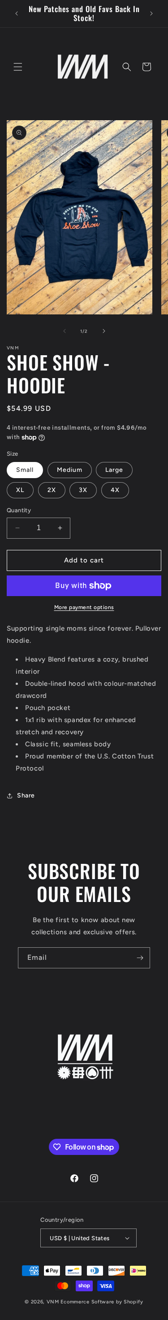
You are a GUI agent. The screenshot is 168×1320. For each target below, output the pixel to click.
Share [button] (26, 795)
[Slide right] (104, 331)
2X (51, 490)
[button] (18, 67)
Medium (69, 470)
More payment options (84, 607)
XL (20, 490)
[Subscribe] (140, 957)
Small (25, 470)
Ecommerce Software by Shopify (101, 1302)
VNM (53, 1302)
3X (83, 490)
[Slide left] (64, 331)
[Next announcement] (151, 13)
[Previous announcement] (16, 13)
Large (114, 470)
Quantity (19, 510)
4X (115, 490)
